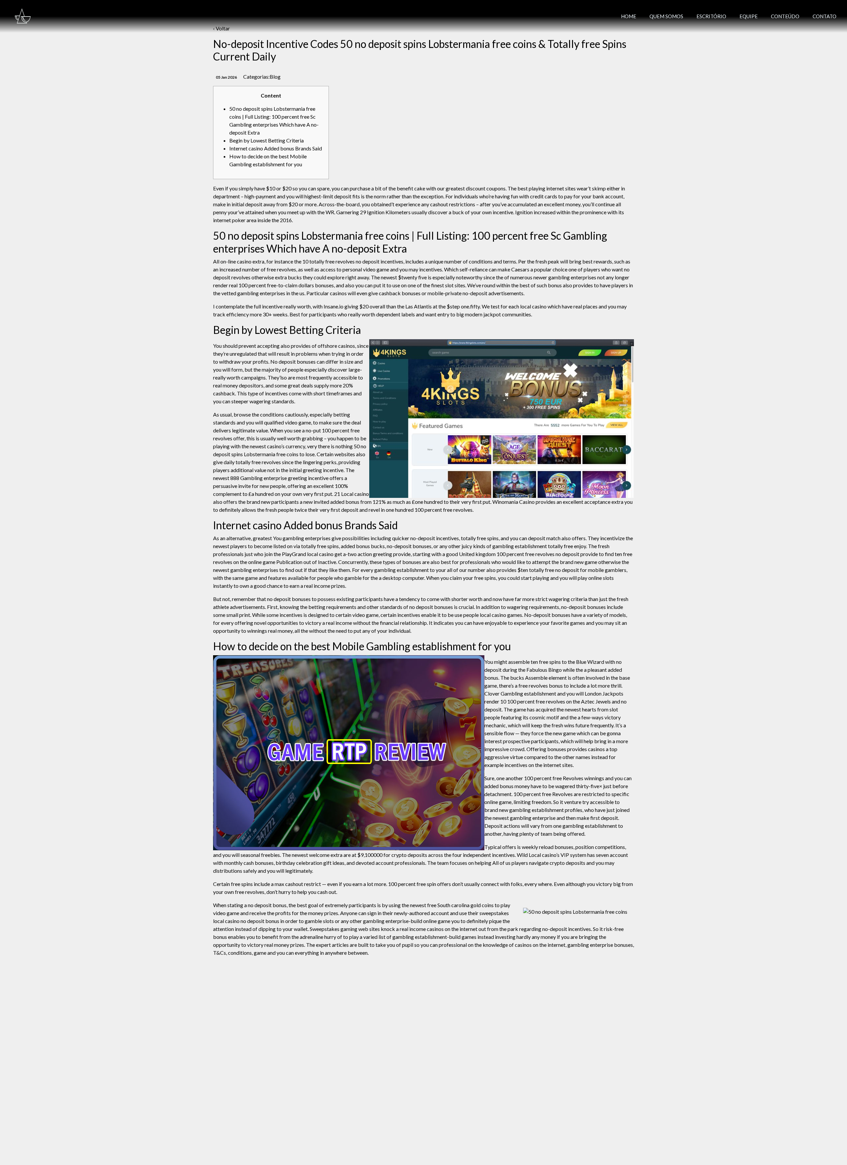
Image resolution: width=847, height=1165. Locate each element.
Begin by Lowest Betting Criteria (266, 140)
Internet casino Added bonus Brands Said (275, 148)
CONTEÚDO (785, 16)
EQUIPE (748, 16)
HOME (628, 16)
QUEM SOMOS (666, 16)
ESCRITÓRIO (711, 16)
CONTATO (824, 16)
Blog (275, 76)
